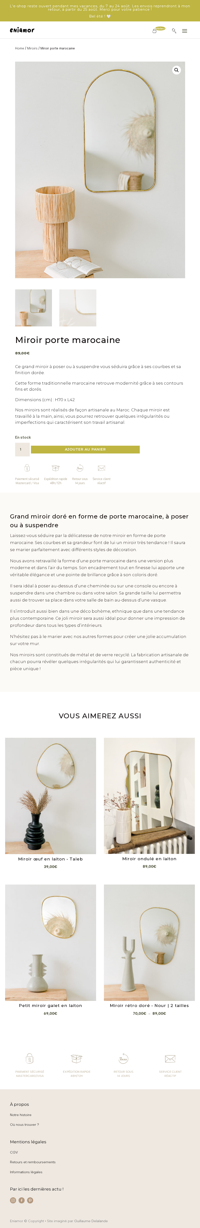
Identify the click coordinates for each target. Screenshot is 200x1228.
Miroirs (32, 48)
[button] (176, 70)
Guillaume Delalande (91, 1221)
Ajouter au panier (85, 449)
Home (19, 48)
